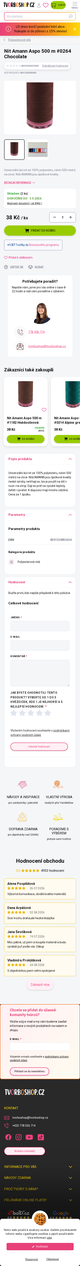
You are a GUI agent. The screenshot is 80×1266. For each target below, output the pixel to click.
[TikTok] (40, 1136)
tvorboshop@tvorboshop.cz (47, 346)
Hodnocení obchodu (40, 861)
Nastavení (31, 1259)
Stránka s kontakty (24, 1151)
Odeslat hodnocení (39, 746)
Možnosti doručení (24, 203)
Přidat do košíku (43, 230)
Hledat (70, 16)
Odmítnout (52, 1259)
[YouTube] (29, 1136)
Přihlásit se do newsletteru (29, 1071)
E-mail (15, 636)
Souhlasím (42, 1246)
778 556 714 (36, 332)
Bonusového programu (44, 244)
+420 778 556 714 (23, 1125)
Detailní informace (17, 182)
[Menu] (75, 5)
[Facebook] (7, 1136)
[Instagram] (18, 1136)
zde (49, 1237)
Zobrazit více (40, 985)
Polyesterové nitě (29, 562)
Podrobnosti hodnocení (55, 65)
